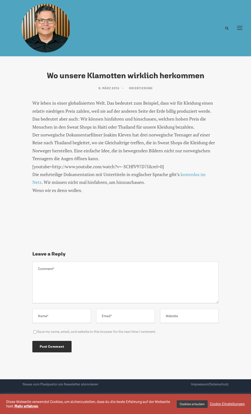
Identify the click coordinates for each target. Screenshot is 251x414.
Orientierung (141, 88)
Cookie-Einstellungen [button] (227, 404)
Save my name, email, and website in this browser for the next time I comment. (96, 332)
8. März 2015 (109, 88)
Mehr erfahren (26, 406)
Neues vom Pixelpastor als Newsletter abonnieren (60, 384)
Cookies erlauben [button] (192, 404)
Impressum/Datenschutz (209, 384)
